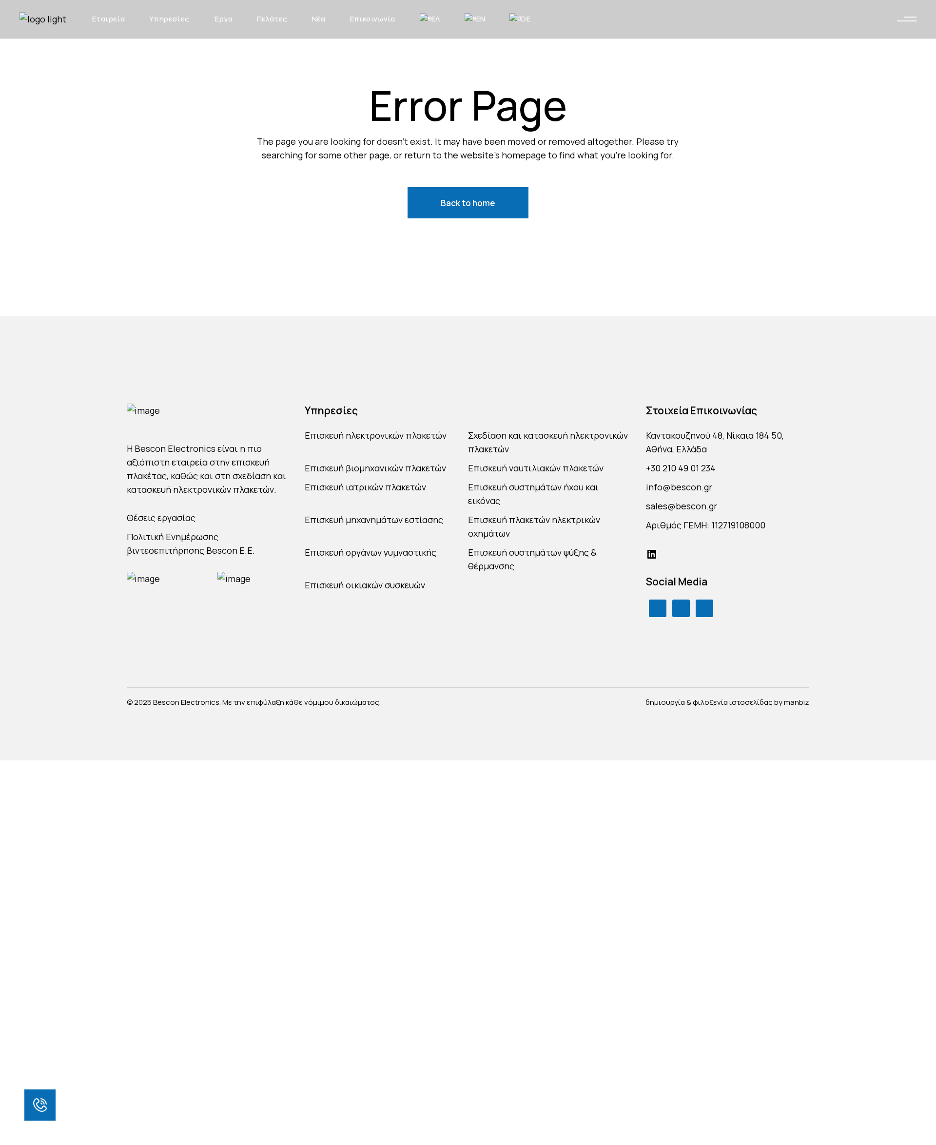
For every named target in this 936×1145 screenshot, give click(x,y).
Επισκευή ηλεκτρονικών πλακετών (376, 435)
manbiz (796, 702)
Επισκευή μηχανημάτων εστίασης (374, 519)
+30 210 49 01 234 (681, 468)
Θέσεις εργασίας (161, 518)
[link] (40, 1105)
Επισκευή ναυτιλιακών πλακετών (536, 468)
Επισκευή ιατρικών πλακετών (365, 487)
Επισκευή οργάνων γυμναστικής (370, 552)
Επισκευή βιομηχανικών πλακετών (375, 468)
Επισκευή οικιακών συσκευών (365, 585)
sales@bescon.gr (681, 506)
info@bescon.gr (679, 487)
